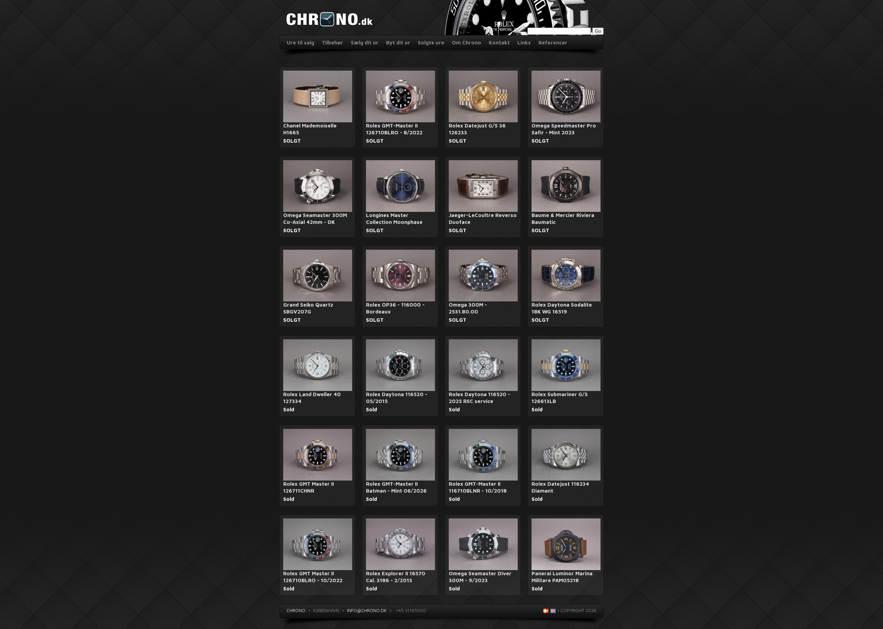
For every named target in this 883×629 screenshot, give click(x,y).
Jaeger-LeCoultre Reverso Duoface (483, 218)
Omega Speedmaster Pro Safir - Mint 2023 (564, 129)
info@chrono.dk (367, 610)
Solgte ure (431, 42)
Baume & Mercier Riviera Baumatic (563, 218)
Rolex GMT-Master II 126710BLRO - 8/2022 (394, 129)
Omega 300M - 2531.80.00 (468, 308)
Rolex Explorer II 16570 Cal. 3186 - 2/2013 (395, 576)
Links (524, 42)
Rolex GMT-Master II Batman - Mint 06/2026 (396, 487)
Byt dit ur (398, 42)
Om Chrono (466, 42)
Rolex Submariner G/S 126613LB (560, 397)
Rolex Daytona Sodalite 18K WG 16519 (562, 308)
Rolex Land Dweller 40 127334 (312, 397)
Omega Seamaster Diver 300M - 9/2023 (480, 576)
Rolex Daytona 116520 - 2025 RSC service (479, 397)
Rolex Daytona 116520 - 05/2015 (396, 397)
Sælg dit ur (364, 42)
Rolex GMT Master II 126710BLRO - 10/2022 (313, 576)
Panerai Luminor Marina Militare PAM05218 (562, 576)
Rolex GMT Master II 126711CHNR (308, 487)
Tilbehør (332, 42)
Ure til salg (300, 42)
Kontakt (499, 42)
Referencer (552, 42)
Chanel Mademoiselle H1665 (310, 129)
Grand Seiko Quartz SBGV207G (308, 308)
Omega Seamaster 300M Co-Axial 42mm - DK (315, 218)
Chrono (296, 610)
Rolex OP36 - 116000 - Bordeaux (395, 308)
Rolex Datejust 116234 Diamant (560, 487)
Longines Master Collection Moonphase (394, 218)
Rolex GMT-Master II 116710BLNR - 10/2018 (478, 487)
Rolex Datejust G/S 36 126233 (477, 129)
